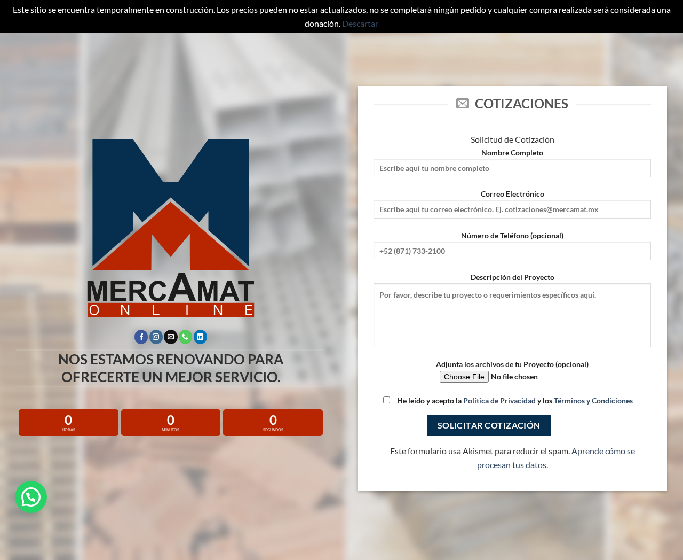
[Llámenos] (185, 337)
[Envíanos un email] (170, 337)
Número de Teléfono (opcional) (512, 235)
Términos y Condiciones (593, 400)
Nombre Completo (512, 152)
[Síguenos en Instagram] (156, 337)
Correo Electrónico (512, 193)
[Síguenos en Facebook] (141, 337)
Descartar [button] (360, 23)
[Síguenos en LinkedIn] (200, 337)
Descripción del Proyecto (512, 277)
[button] (31, 497)
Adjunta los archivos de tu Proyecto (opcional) (512, 364)
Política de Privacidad (499, 400)
